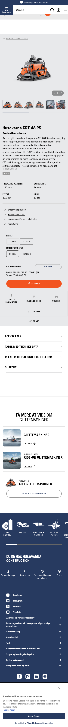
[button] (34, 494)
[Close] (59, 688)
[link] (34, 2)
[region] (34, 704)
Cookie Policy (9, 710)
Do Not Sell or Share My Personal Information (34, 723)
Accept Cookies (34, 716)
